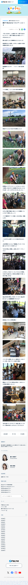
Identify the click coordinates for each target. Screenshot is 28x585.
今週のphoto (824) (5, 504)
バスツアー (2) (4, 510)
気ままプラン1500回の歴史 (6, 484)
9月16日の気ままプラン (6, 492)
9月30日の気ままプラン (6, 488)
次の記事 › (22, 434)
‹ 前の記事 (5, 434)
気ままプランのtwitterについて (7, 486)
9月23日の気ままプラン (6, 490)
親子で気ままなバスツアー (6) (7, 508)
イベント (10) (4, 506)
